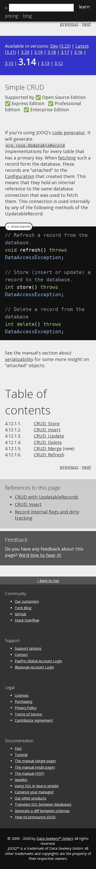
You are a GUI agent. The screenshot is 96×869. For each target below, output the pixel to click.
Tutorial (21, 754)
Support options (28, 648)
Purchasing (23, 701)
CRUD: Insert (47, 430)
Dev (54, 46)
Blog (27, 16)
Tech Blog (23, 607)
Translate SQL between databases (43, 804)
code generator (68, 132)
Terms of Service (28, 714)
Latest (82, 46)
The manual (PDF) (29, 773)
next (86, 24)
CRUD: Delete (48, 442)
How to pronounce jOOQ (35, 817)
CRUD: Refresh (49, 455)
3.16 (78, 52)
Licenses (22, 695)
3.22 (65, 46)
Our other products (30, 798)
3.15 (9, 63)
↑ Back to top (48, 580)
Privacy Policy (25, 707)
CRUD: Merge (48, 448)
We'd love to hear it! (40, 555)
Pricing (11, 16)
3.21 (10, 52)
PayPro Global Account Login (38, 661)
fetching (67, 158)
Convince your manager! (34, 792)
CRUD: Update (49, 436)
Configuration (19, 176)
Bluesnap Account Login (34, 667)
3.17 (65, 52)
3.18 (52, 52)
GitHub (20, 614)
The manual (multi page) (35, 767)
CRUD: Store (47, 423)
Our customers (27, 601)
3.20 (25, 52)
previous (69, 24)
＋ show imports (19, 226)
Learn (84, 7)
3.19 (38, 52)
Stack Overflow (27, 620)
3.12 (58, 63)
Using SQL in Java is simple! (37, 785)
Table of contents (27, 402)
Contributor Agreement (34, 720)
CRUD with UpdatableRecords (46, 497)
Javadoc (21, 779)
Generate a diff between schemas (42, 810)
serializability (19, 359)
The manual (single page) (35, 760)
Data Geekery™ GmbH (54, 838)
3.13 (45, 63)
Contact (21, 654)
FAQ (18, 748)
